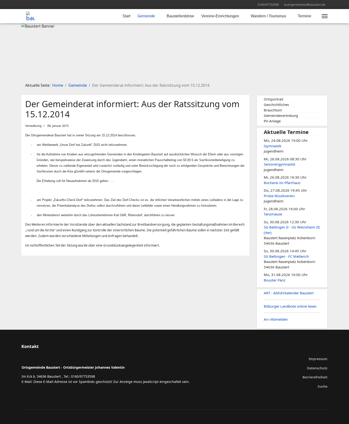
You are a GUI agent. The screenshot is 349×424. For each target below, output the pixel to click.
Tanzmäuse (273, 214)
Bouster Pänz (274, 280)
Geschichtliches (276, 104)
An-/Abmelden (276, 319)
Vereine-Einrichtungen (220, 16)
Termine (304, 16)
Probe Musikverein (279, 195)
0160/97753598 (268, 5)
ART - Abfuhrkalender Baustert (289, 293)
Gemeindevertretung (281, 115)
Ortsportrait (273, 99)
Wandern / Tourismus (268, 16)
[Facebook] (22, 4)
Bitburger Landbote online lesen (290, 306)
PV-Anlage (272, 121)
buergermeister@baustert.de (304, 5)
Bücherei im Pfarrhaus (282, 182)
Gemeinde (146, 16)
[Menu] (325, 16)
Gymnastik (272, 145)
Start (126, 16)
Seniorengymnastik (279, 164)
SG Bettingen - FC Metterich (286, 256)
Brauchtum (273, 110)
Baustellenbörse (180, 16)
